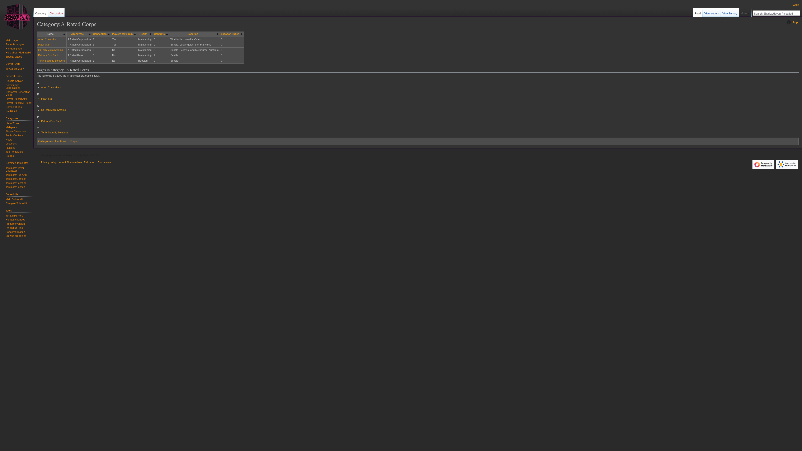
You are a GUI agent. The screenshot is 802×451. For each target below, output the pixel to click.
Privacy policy (49, 162)
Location (193, 34)
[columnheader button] (79, 34)
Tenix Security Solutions (51, 60)
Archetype (77, 34)
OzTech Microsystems (50, 50)
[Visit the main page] (16, 16)
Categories (45, 141)
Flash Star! (44, 44)
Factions (60, 141)
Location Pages (230, 34)
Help (795, 22)
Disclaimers (104, 162)
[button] (745, 12)
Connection (100, 34)
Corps (73, 141)
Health (143, 34)
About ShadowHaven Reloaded (77, 162)
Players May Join (122, 34)
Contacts (159, 34)
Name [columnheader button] (50, 34)
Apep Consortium (48, 39)
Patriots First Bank (48, 55)
